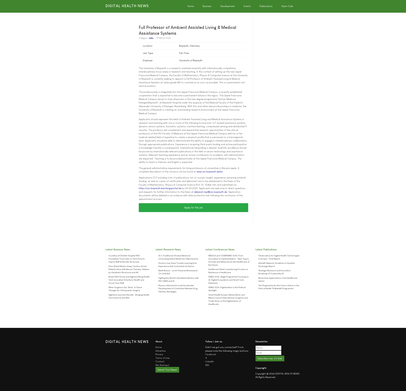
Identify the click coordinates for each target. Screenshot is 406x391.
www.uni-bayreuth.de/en (209, 171)
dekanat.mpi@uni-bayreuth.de (210, 192)
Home (158, 347)
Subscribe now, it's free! (269, 358)
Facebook (210, 354)
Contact (159, 361)
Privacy (159, 354)
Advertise (160, 350)
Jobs (151, 38)
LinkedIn (209, 361)
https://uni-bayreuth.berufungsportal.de (160, 188)
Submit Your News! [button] (167, 369)
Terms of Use (162, 358)
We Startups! (162, 365)
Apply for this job (193, 207)
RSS (207, 365)
